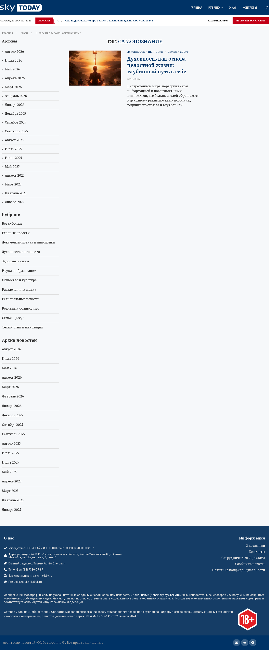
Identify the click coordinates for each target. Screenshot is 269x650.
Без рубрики (12, 223)
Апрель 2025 (14, 175)
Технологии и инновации (22, 327)
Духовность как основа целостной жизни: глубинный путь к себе (156, 65)
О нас (233, 7)
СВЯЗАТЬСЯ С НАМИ (252, 20)
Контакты (250, 7)
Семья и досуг (13, 318)
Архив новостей (218, 20)
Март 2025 (13, 184)
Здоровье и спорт (16, 261)
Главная (196, 7)
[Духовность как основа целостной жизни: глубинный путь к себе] (95, 68)
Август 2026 (14, 51)
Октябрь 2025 (15, 122)
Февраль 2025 (16, 193)
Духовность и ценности (21, 252)
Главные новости (16, 233)
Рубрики (214, 7)
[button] (57, 21)
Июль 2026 (13, 60)
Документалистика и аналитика (28, 242)
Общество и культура (19, 280)
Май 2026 (12, 69)
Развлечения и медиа (19, 289)
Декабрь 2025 (15, 113)
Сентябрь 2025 (16, 131)
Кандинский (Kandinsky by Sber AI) (156, 595)
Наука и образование (19, 271)
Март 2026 (13, 87)
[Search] (267, 8)
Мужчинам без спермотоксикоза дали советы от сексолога (103, 20)
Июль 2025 (13, 149)
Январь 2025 (14, 202)
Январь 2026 (14, 105)
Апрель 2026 (15, 78)
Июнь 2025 (13, 158)
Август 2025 (14, 140)
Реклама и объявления (20, 308)
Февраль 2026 (16, 96)
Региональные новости (20, 299)
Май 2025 (12, 167)
